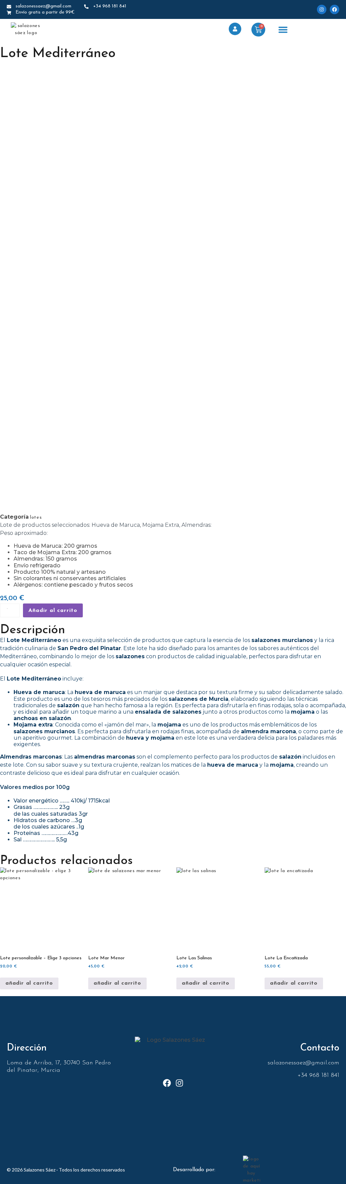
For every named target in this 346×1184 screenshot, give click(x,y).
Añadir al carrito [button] (29, 983)
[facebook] (334, 9)
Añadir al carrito (52, 610)
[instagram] (321, 9)
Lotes (36, 517)
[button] (282, 29)
